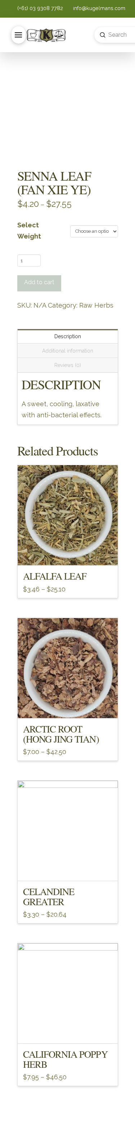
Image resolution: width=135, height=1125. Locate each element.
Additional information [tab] (67, 351)
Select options (67, 554)
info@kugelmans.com (98, 8)
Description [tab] (67, 336)
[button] (19, 35)
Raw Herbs (96, 305)
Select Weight (29, 230)
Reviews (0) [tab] (67, 365)
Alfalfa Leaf (55, 576)
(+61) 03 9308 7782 (41, 8)
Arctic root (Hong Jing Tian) (61, 733)
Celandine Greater (49, 896)
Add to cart (39, 282)
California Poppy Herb (65, 1059)
